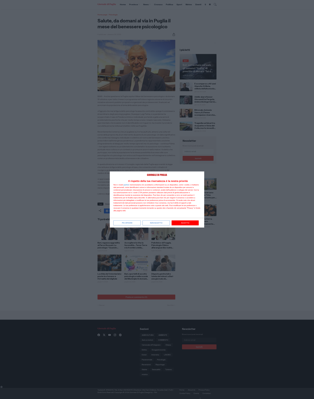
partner (126, 185)
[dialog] (157, 199)
